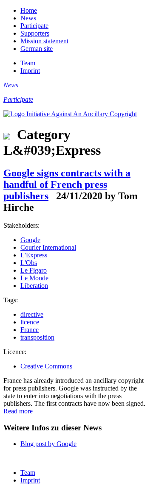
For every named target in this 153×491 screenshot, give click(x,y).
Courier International (48, 247)
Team (27, 63)
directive (31, 314)
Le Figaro (33, 270)
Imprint (30, 70)
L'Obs (28, 262)
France (29, 329)
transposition (37, 337)
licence (29, 322)
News (28, 18)
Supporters (34, 33)
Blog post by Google (48, 443)
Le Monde (34, 278)
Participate (34, 25)
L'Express (33, 255)
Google (30, 239)
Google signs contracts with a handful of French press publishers (66, 184)
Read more (18, 411)
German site (36, 48)
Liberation (34, 285)
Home (28, 10)
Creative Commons (46, 366)
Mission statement (44, 41)
